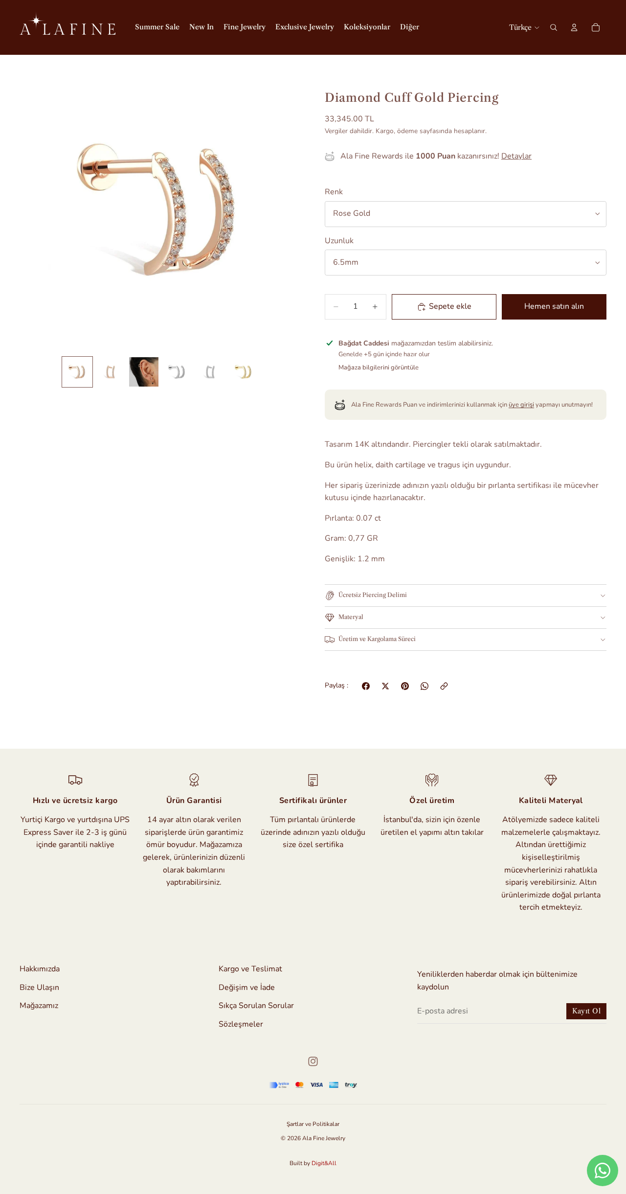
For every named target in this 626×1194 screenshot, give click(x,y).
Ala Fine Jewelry (323, 1138)
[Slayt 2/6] (110, 372)
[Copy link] (444, 686)
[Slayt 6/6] (243, 372)
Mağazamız (39, 1006)
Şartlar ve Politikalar (313, 1124)
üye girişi (521, 404)
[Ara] (553, 27)
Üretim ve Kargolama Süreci (377, 639)
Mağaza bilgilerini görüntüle (378, 367)
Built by (313, 1163)
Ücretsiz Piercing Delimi (372, 594)
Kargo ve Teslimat (250, 969)
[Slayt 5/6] (210, 372)
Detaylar (516, 156)
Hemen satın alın (554, 306)
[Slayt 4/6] (177, 372)
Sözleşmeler (241, 1024)
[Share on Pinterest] (405, 686)
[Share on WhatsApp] (424, 686)
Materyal (350, 616)
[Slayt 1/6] (77, 372)
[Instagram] (313, 1061)
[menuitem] (409, 27)
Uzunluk (339, 240)
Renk (334, 191)
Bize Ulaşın (39, 987)
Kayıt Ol (586, 1011)
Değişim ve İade (247, 987)
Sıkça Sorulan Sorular (256, 1006)
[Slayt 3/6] (143, 372)
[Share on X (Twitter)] (385, 686)
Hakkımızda (40, 969)
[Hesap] (574, 27)
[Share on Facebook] (366, 686)
